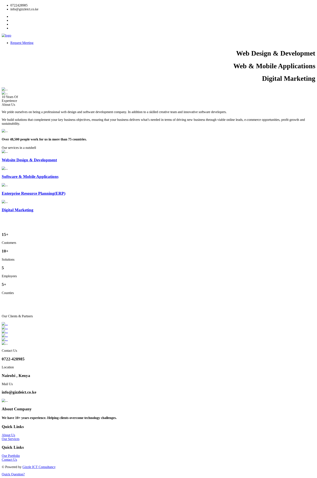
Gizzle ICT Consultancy (39, 467)
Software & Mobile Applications (30, 176)
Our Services (10, 439)
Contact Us (9, 459)
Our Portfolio (11, 456)
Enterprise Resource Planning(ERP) (33, 193)
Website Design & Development (29, 160)
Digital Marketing (17, 210)
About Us (8, 435)
